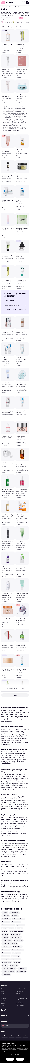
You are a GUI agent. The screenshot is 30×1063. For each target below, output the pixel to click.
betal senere (11, 856)
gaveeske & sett (5, 763)
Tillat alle (20, 1059)
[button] (12, 44)
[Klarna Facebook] (4, 1036)
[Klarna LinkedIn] (11, 1036)
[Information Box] (11, 27)
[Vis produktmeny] (27, 9)
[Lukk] (27, 1043)
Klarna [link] (2, 6)
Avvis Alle (10, 1059)
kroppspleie (21, 808)
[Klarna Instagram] (25, 1036)
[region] (15, 1052)
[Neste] (26, 22)
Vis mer (27, 15)
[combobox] (23, 27)
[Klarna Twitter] (18, 1036)
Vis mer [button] (15, 695)
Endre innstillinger (15, 1054)
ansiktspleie (6, 744)
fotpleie (17, 827)
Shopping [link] (8, 6)
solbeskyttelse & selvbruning (9, 787)
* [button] (21, 207)
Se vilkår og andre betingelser (10, 130)
